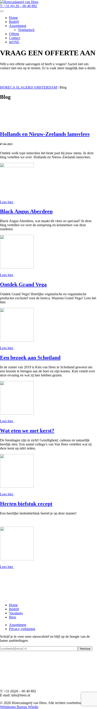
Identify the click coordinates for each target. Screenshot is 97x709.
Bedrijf (14, 22)
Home (13, 18)
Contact (14, 38)
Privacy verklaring (22, 629)
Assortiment (17, 26)
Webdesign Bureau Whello (19, 707)
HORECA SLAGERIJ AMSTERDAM (28, 87)
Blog (12, 617)
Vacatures (16, 613)
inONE (14, 42)
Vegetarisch (26, 30)
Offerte (14, 34)
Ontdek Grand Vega (23, 284)
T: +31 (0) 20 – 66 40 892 (18, 6)
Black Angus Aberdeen (26, 211)
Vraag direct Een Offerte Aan (21, 80)
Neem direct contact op (16, 76)
